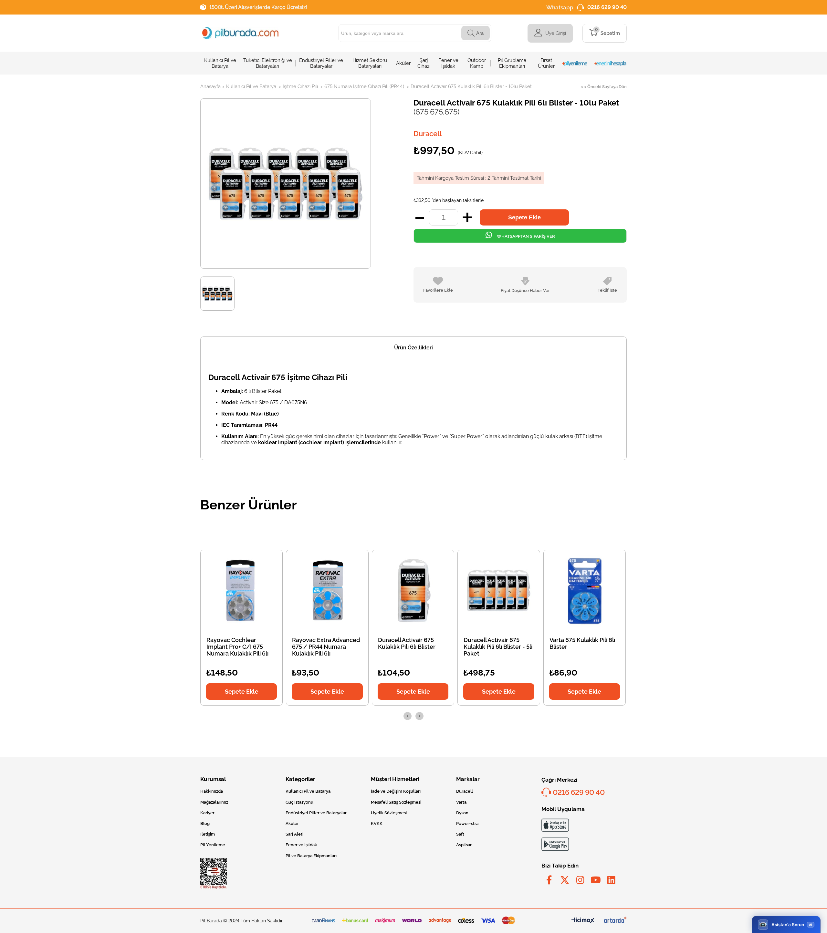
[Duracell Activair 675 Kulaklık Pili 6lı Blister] (413, 590)
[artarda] (615, 921)
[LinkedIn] (611, 880)
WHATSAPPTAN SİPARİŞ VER (525, 236)
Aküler (292, 823)
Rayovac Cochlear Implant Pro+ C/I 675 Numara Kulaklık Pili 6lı (237, 647)
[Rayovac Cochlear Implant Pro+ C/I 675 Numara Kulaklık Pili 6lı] (241, 590)
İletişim (207, 834)
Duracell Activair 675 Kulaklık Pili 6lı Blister (406, 643)
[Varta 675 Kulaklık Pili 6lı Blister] (584, 590)
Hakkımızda (211, 791)
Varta (461, 802)
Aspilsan (464, 844)
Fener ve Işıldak (301, 844)
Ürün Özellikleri (413, 348)
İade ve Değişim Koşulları (396, 791)
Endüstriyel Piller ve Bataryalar (316, 812)
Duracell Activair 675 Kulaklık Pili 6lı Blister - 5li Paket (498, 647)
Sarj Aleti (294, 834)
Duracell (464, 791)
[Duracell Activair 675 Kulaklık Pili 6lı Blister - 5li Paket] (498, 590)
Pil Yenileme (212, 844)
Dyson (462, 812)
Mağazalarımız (214, 802)
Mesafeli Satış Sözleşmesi (396, 802)
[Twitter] (564, 880)
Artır (467, 217)
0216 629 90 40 (607, 7)
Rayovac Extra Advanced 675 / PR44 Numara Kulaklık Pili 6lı (326, 647)
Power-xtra (467, 823)
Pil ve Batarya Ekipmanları (311, 855)
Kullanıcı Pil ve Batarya (308, 791)
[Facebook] (549, 880)
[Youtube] (595, 880)
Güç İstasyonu (299, 802)
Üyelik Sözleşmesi (389, 812)
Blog (205, 823)
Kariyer (207, 812)
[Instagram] (580, 880)
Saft (460, 834)
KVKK (376, 823)
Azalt (420, 217)
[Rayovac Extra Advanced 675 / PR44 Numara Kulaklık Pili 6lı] (327, 590)
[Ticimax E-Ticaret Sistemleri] (582, 921)
